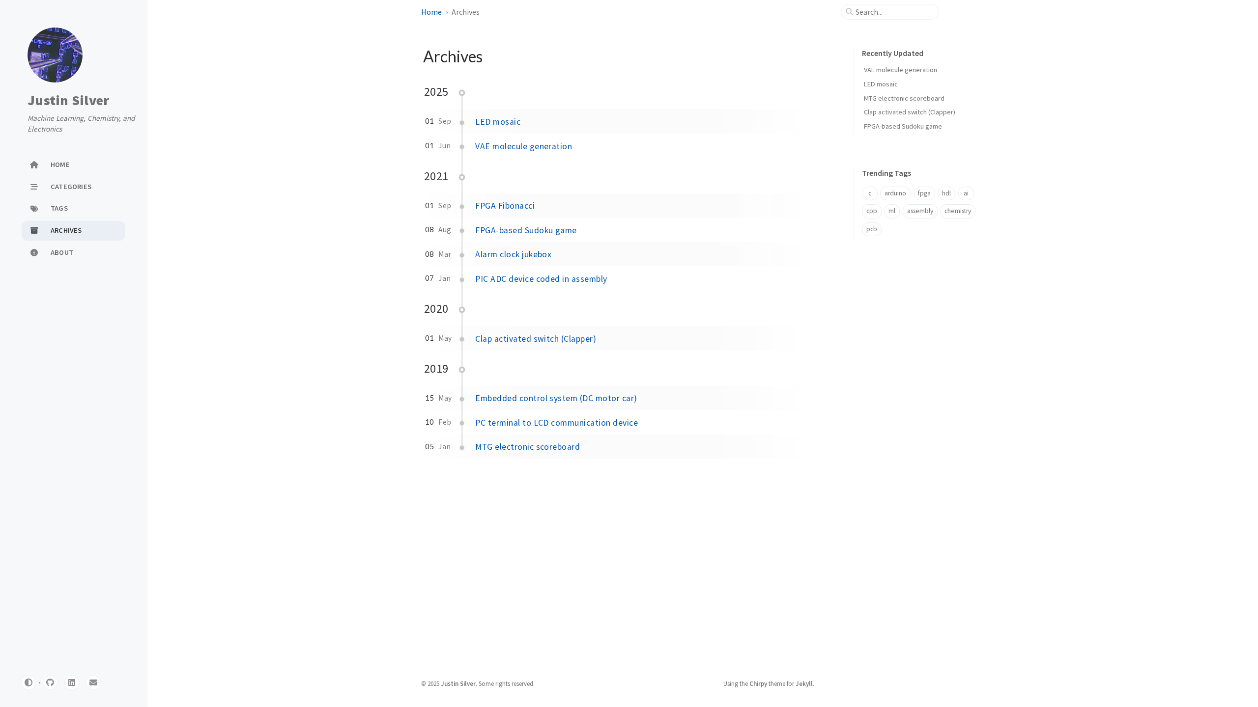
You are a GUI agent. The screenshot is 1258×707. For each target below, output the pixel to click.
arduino (895, 193)
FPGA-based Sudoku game (526, 230)
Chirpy (758, 683)
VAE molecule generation (523, 146)
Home (431, 12)
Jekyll (804, 683)
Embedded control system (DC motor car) (556, 398)
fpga (924, 193)
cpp (871, 211)
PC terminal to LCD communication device (556, 422)
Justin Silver (68, 100)
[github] (50, 682)
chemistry (957, 211)
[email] (93, 682)
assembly (920, 211)
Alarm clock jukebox (513, 254)
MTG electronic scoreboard (527, 446)
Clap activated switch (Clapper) (535, 338)
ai (966, 193)
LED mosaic (497, 121)
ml (891, 211)
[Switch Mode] (28, 682)
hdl (946, 193)
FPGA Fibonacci (505, 205)
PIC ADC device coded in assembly (541, 278)
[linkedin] (72, 682)
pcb (871, 229)
